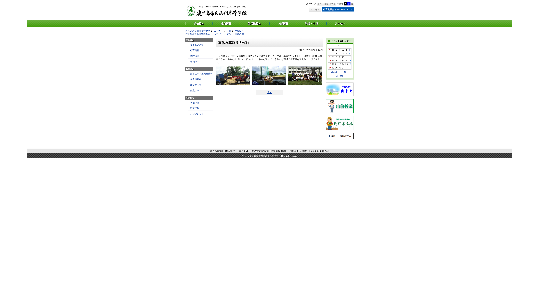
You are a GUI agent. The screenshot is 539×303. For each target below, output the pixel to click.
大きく (333, 4)
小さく (320, 4)
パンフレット (197, 113)
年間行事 (194, 61)
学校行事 (239, 34)
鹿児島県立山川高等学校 (197, 30)
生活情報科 (195, 79)
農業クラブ (195, 84)
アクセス (314, 9)
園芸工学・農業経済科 (201, 73)
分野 (229, 30)
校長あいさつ (197, 44)
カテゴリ (218, 30)
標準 (326, 4)
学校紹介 (239, 30)
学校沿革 (194, 56)
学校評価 (194, 102)
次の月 (339, 75)
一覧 (344, 72)
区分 (229, 34)
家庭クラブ (195, 90)
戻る (269, 92)
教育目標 (194, 50)
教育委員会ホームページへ (336, 9)
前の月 (334, 72)
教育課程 (194, 108)
